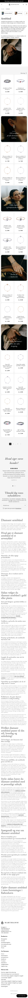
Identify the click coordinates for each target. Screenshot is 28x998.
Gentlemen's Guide (5, 984)
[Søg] (23, 4)
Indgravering (4, 966)
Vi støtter (3, 961)
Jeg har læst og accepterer (13, 508)
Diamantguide (4, 986)
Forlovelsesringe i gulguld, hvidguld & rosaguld (12, 975)
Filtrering (23, 73)
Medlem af (3, 959)
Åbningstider (4, 939)
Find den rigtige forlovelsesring (8, 972)
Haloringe (3, 979)
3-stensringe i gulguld (6, 977)
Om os (2, 953)
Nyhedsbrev (4, 962)
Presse (2, 947)
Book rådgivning (21, 995)
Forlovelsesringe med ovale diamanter (10, 974)
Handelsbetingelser (5, 942)
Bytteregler (3, 946)
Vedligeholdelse (4, 964)
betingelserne (18, 508)
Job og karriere (4, 957)
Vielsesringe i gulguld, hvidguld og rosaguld (11, 981)
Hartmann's (15, 990)
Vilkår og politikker (14, 993)
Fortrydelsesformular (6, 944)
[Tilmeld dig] (25, 505)
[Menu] (1, 4)
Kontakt (3, 940)
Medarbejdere (4, 955)
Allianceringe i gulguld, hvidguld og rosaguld (11, 982)
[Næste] (20, 443)
